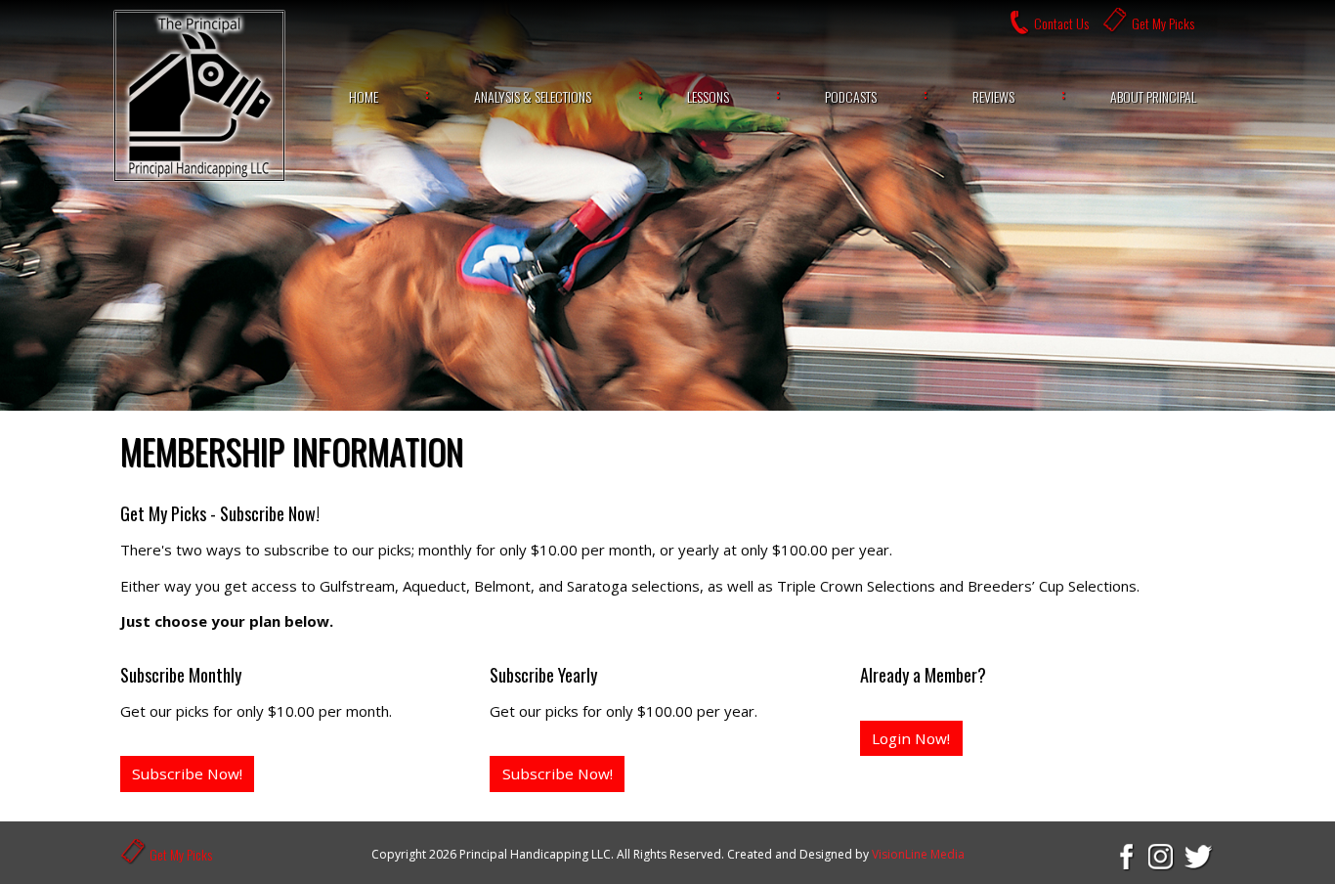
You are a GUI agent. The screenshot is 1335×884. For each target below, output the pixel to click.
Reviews (993, 96)
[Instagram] (1162, 855)
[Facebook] (1124, 855)
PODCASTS (851, 96)
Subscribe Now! (187, 773)
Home (363, 96)
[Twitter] (1199, 855)
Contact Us (1061, 23)
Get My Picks (1163, 23)
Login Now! (911, 738)
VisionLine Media (918, 854)
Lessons (708, 96)
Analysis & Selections (532, 96)
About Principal (1153, 96)
